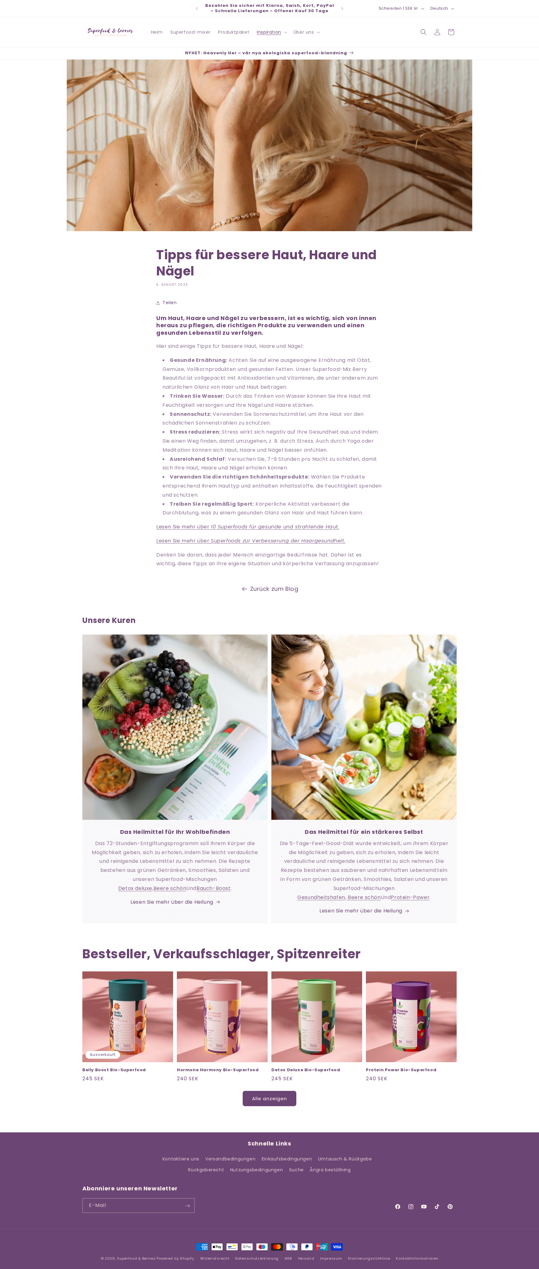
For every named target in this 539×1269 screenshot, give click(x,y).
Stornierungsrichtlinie (369, 1258)
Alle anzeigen (269, 1098)
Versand (306, 1258)
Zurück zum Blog (274, 589)
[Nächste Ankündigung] (342, 8)
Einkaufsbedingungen (287, 1159)
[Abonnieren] (187, 1205)
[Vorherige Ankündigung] (197, 8)
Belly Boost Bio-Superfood (114, 1070)
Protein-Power (410, 897)
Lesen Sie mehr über (247, 526)
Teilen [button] (170, 302)
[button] (271, 32)
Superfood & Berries (136, 1258)
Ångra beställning (330, 1170)
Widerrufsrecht (215, 1258)
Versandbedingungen (230, 1159)
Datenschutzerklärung (257, 1258)
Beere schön (170, 888)
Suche (296, 1170)
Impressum (331, 1258)
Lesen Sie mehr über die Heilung (171, 902)
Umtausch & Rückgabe (345, 1159)
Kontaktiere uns (181, 1159)
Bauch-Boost (214, 888)
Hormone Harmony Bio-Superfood (218, 1070)
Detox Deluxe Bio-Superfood (305, 1070)
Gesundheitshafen (321, 897)
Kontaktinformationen (417, 1258)
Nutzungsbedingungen (256, 1170)
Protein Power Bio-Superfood (401, 1070)
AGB (288, 1258)
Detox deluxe (135, 888)
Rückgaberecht (206, 1170)
